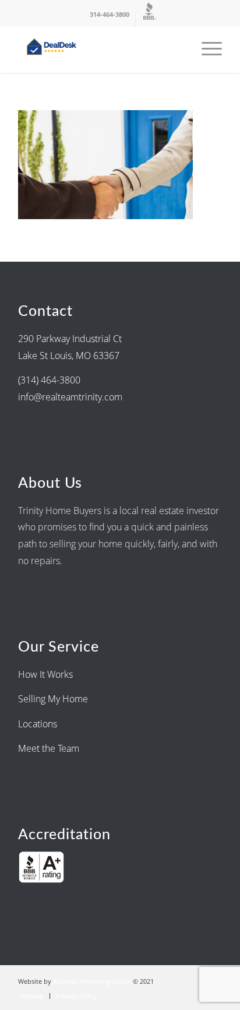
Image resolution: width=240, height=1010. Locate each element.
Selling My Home (53, 698)
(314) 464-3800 (49, 380)
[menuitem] (110, 19)
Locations (38, 723)
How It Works (45, 674)
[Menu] (206, 49)
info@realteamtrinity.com (70, 396)
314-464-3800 (109, 14)
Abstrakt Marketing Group (92, 981)
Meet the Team (48, 748)
